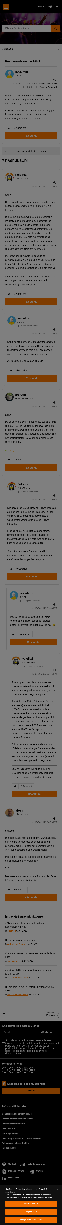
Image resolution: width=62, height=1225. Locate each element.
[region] (31, 1205)
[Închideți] (57, 1189)
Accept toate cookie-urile (31, 1220)
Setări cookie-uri (31, 1203)
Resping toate (31, 1212)
